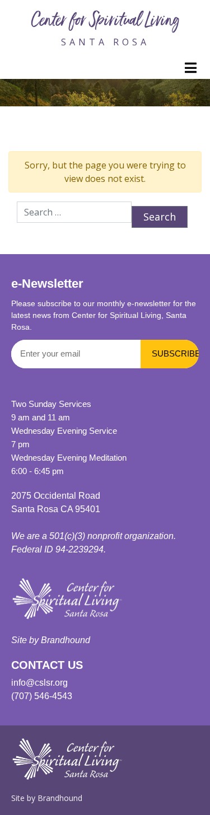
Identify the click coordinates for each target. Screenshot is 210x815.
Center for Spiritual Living (105, 21)
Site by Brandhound (46, 798)
